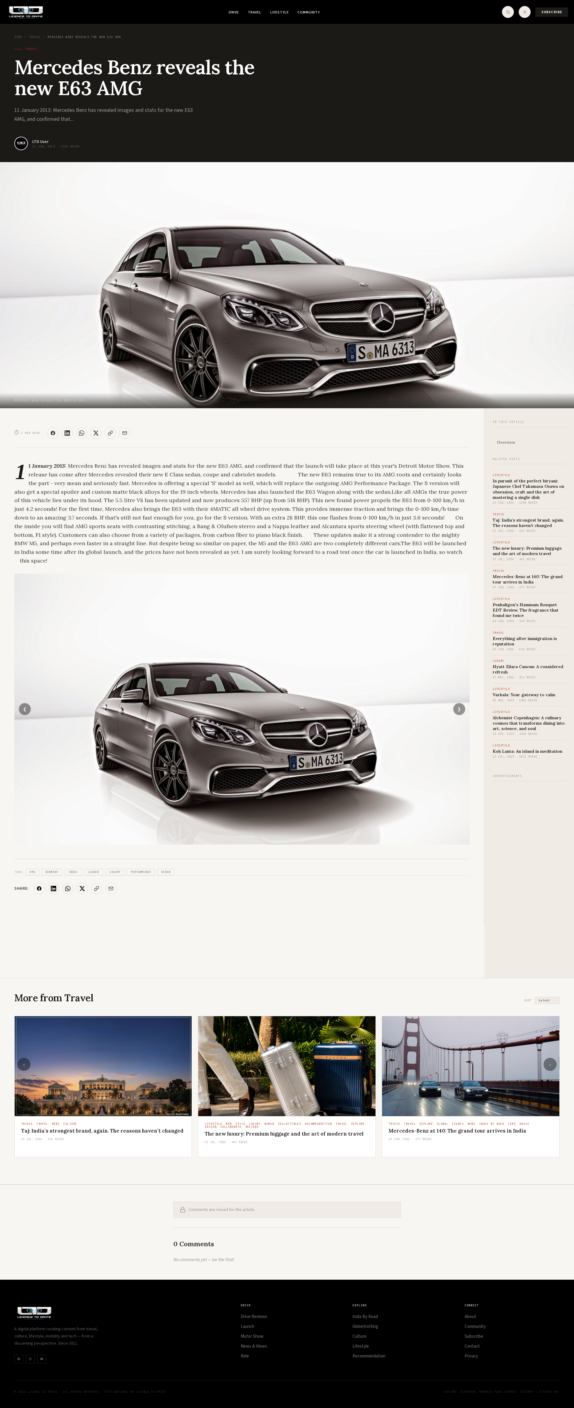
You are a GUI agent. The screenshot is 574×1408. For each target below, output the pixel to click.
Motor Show (252, 1336)
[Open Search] (508, 12)
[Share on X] (96, 433)
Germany (51, 872)
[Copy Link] (110, 433)
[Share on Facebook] (53, 433)
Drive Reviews (254, 1316)
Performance (141, 872)
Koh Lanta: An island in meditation (527, 751)
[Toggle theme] (525, 12)
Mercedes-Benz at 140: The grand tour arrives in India (528, 579)
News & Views (254, 1346)
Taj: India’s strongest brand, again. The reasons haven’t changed (528, 522)
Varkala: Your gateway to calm (524, 694)
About (470, 1316)
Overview (506, 442)
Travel (254, 12)
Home (18, 37)
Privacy (471, 1356)
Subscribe (551, 12)
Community (308, 12)
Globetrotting (365, 1326)
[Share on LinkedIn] (67, 433)
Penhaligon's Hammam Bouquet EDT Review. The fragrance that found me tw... (469, 1136)
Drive (234, 12)
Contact (472, 1346)
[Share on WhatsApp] (81, 433)
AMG (32, 872)
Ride (245, 1356)
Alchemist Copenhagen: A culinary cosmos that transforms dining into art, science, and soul (529, 723)
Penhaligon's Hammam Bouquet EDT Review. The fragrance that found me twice (525, 610)
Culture (359, 1336)
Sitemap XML (549, 1392)
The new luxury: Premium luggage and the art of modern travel (527, 550)
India (73, 872)
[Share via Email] (124, 433)
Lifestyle (279, 12)
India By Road (365, 1316)
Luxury (114, 872)
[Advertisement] (529, 876)
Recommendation (368, 1356)
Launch (93, 872)
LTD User (40, 142)
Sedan (165, 872)
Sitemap (527, 1392)
